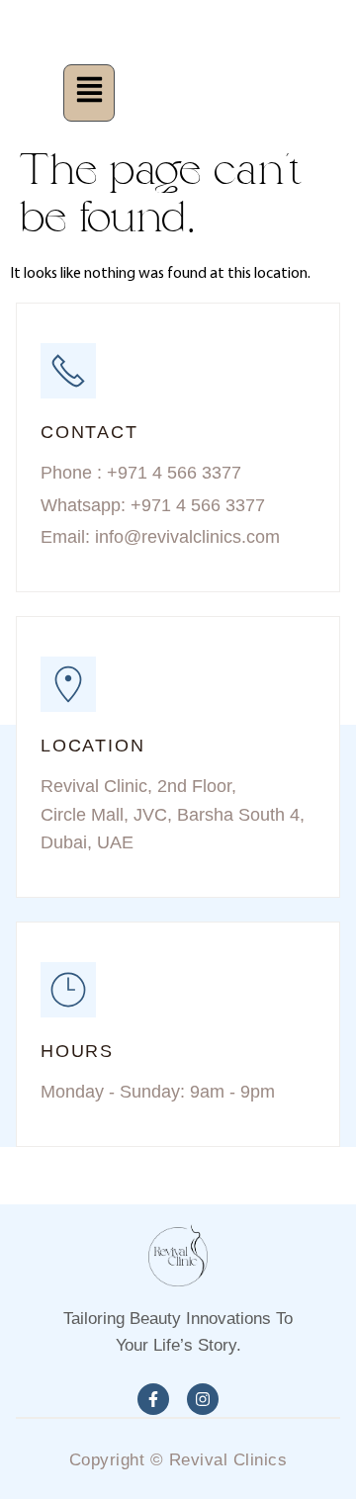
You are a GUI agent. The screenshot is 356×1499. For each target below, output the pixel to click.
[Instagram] (203, 1399)
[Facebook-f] (153, 1399)
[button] (88, 93)
